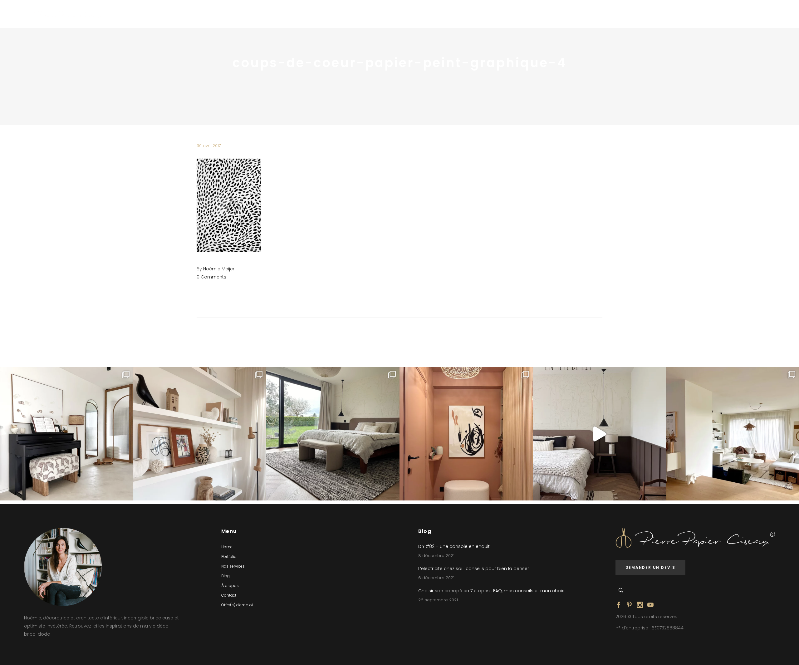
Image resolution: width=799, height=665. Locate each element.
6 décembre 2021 (436, 578)
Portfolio (229, 556)
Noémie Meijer (218, 269)
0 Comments (211, 277)
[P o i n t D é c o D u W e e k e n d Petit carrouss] (732, 433)
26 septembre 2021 (438, 600)
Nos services (233, 566)
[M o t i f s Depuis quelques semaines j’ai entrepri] (66, 433)
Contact (228, 595)
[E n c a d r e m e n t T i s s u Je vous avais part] (200, 433)
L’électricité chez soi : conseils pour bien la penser (473, 568)
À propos (230, 585)
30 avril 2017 (209, 146)
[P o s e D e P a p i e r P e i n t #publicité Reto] (599, 433)
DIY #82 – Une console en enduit (454, 546)
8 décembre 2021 (436, 556)
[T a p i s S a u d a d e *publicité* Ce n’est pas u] (333, 433)
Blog (225, 576)
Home (227, 546)
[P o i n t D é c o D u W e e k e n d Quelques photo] (466, 433)
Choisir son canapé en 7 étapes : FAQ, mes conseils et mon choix (491, 591)
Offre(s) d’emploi (237, 605)
